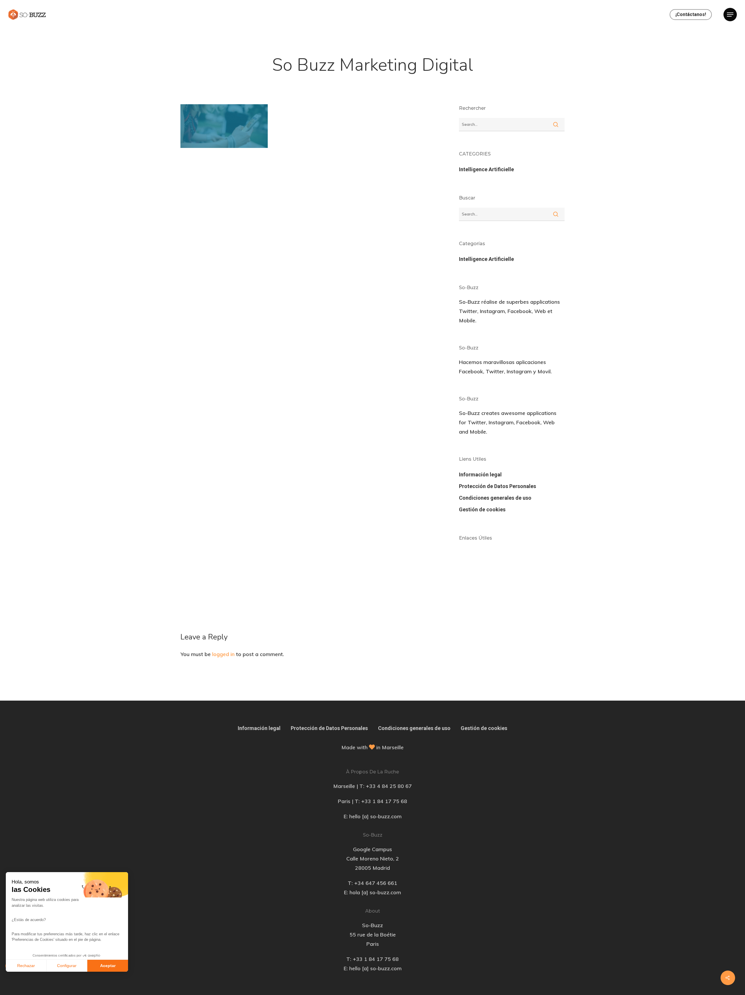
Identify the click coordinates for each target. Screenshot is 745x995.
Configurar (67, 965)
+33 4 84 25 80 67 (389, 786)
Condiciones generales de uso (495, 498)
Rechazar (26, 965)
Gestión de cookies (482, 509)
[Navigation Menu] (730, 14)
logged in (223, 654)
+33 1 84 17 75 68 (384, 801)
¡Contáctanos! (690, 15)
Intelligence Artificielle (486, 169)
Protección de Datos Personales (497, 486)
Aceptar (108, 965)
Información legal (480, 474)
